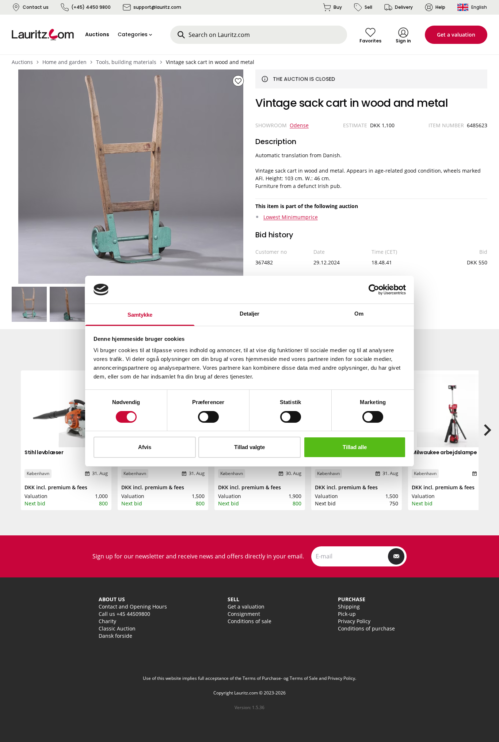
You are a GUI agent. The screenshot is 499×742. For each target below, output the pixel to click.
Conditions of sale (249, 621)
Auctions (22, 62)
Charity (107, 621)
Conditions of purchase (366, 628)
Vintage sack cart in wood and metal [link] (210, 62)
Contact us (36, 7)
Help (440, 7)
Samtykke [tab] (140, 315)
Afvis (144, 447)
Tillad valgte (249, 447)
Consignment (244, 613)
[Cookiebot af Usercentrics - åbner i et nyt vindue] (374, 289)
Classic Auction (117, 628)
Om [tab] (358, 313)
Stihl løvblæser (44, 452)
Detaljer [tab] (250, 313)
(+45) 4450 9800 (91, 7)
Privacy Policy (354, 621)
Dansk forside (115, 635)
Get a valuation (456, 34)
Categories (133, 34)
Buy (338, 7)
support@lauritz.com (157, 7)
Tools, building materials (126, 62)
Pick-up (347, 613)
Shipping (349, 606)
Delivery (404, 7)
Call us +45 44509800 (124, 613)
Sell (368, 7)
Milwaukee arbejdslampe (444, 452)
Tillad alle (355, 447)
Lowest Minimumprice (290, 217)
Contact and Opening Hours (133, 606)
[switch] (208, 417)
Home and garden (64, 62)
